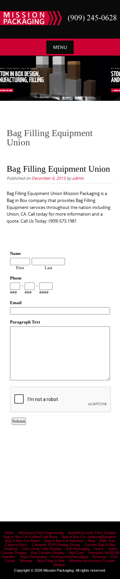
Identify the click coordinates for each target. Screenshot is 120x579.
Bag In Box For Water (22, 541)
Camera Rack (16, 545)
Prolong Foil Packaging (69, 557)
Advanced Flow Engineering (40, 533)
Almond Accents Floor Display (92, 533)
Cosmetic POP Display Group (56, 545)
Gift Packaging (78, 549)
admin (78, 178)
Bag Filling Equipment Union (58, 169)
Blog (91, 541)
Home (9, 533)
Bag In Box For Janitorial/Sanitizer (89, 537)
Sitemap (25, 561)
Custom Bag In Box (100, 545)
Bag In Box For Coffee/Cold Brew (30, 537)
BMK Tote (107, 541)
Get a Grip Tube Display (42, 549)
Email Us (11, 549)
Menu (60, 47)
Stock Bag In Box (51, 561)
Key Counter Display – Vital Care (57, 553)
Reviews (99, 557)
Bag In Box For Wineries (64, 541)
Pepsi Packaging (33, 557)
